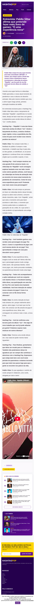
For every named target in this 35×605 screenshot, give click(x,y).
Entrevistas (9, 465)
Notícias (11, 9)
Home (4, 9)
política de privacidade (27, 600)
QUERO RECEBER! (26, 553)
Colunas (29, 9)
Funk (22, 9)
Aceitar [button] (17, 602)
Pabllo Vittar (8, 73)
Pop (17, 9)
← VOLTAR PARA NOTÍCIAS (9, 469)
